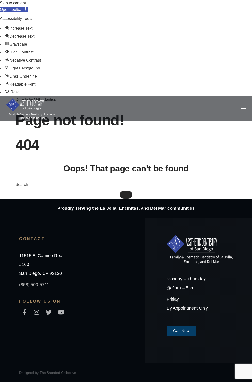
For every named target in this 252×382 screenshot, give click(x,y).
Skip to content (13, 3)
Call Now (181, 331)
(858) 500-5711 (34, 284)
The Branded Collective (58, 373)
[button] (14, 9)
